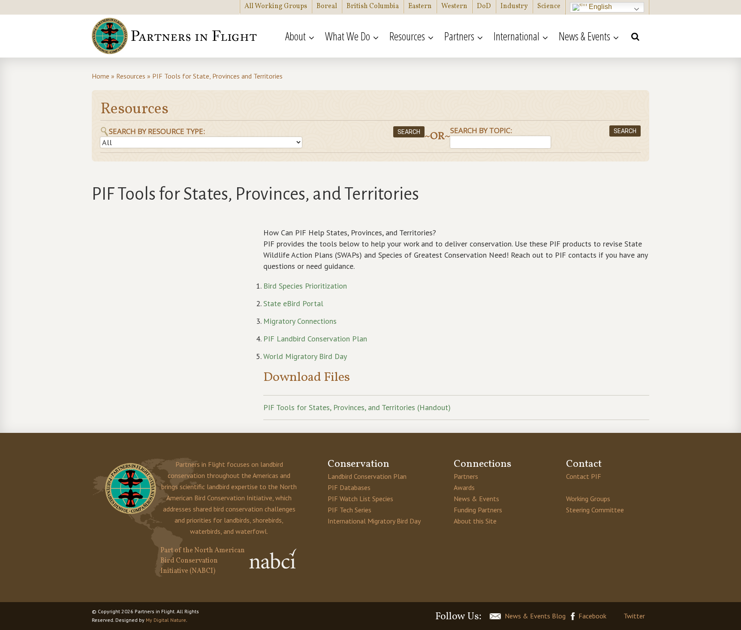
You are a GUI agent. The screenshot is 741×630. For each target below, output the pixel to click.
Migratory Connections (300, 321)
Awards (464, 487)
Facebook (592, 616)
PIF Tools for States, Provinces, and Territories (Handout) (357, 407)
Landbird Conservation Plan (367, 476)
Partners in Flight (175, 36)
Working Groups (588, 498)
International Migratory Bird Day (374, 521)
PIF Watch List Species (360, 498)
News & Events (476, 498)
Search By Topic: (481, 130)
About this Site (475, 521)
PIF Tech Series (349, 509)
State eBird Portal (293, 303)
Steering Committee (595, 509)
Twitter (634, 616)
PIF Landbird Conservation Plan (315, 339)
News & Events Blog (535, 616)
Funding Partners (478, 509)
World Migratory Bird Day (305, 356)
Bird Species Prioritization (306, 286)
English (599, 6)
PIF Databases (349, 487)
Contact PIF (583, 476)
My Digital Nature (166, 620)
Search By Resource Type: (157, 131)
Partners (466, 476)
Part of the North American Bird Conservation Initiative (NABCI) (202, 561)
